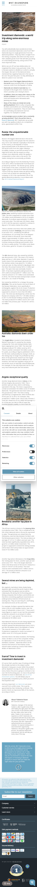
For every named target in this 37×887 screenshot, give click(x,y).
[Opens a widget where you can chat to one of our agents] (7, 883)
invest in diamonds (8, 120)
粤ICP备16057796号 (17, 861)
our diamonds (20, 684)
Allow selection (18, 477)
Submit (30, 796)
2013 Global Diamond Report (14, 179)
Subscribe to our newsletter (18, 792)
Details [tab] (18, 413)
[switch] (32, 451)
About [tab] (30, 413)
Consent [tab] (6, 413)
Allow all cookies (18, 471)
